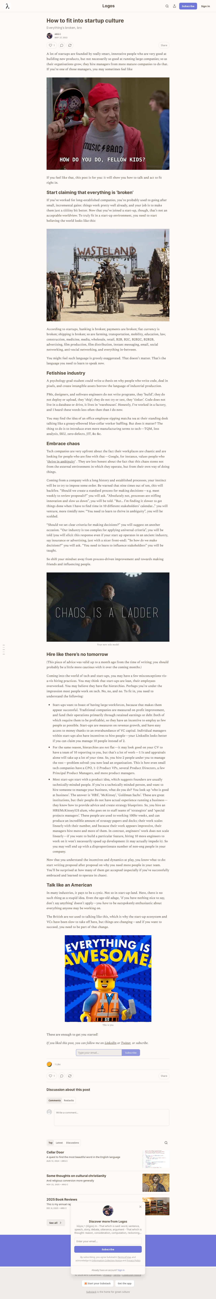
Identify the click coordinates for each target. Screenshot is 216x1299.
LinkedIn (110, 1043)
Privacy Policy (133, 1260)
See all (53, 1222)
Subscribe (188, 6)
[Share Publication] (174, 6)
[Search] (167, 6)
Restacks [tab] (69, 1100)
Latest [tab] (59, 1142)
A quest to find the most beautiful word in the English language (83, 1157)
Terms (116, 1275)
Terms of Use (124, 1257)
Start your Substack (99, 1283)
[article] (108, 1159)
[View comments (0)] (61, 45)
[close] (140, 1206)
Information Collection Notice (107, 1260)
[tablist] (61, 1100)
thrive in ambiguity (61, 461)
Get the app (124, 1283)
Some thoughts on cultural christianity (76, 1176)
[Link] (42, 192)
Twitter (125, 1043)
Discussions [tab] (72, 1142)
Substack (91, 1291)
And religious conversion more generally (70, 1180)
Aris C (58, 34)
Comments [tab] (55, 1100)
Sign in (205, 6)
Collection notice (131, 1275)
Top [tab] (50, 1142)
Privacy (107, 1275)
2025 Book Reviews (62, 1199)
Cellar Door (55, 1152)
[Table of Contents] (3, 649)
